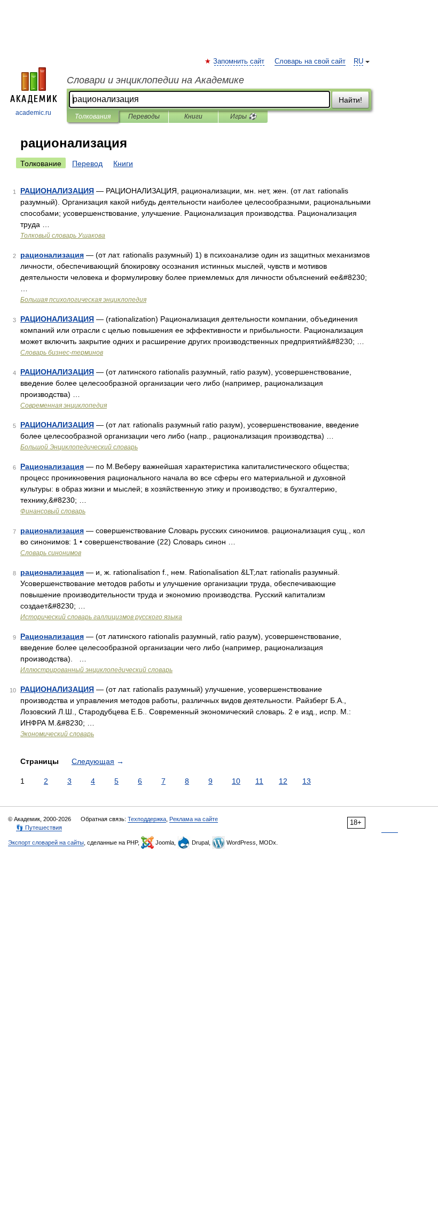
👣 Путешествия (39, 827)
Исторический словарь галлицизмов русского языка (101, 617)
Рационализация (52, 466)
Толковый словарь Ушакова (62, 235)
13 (306, 781)
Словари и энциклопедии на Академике (155, 80)
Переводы (144, 116)
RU (358, 61)
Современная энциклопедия (63, 405)
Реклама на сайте (193, 819)
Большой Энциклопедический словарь (79, 447)
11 (259, 781)
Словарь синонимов (50, 553)
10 (236, 781)
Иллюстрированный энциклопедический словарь (96, 670)
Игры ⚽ (243, 116)
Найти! (350, 100)
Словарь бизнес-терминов (61, 352)
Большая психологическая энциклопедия (83, 299)
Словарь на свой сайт (310, 61)
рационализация (52, 255)
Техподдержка (147, 819)
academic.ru (33, 112)
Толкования (93, 116)
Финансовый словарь (52, 511)
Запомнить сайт (239, 61)
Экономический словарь (57, 734)
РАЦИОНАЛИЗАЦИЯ (57, 190)
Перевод (87, 163)
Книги (193, 116)
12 (283, 781)
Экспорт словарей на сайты (46, 842)
